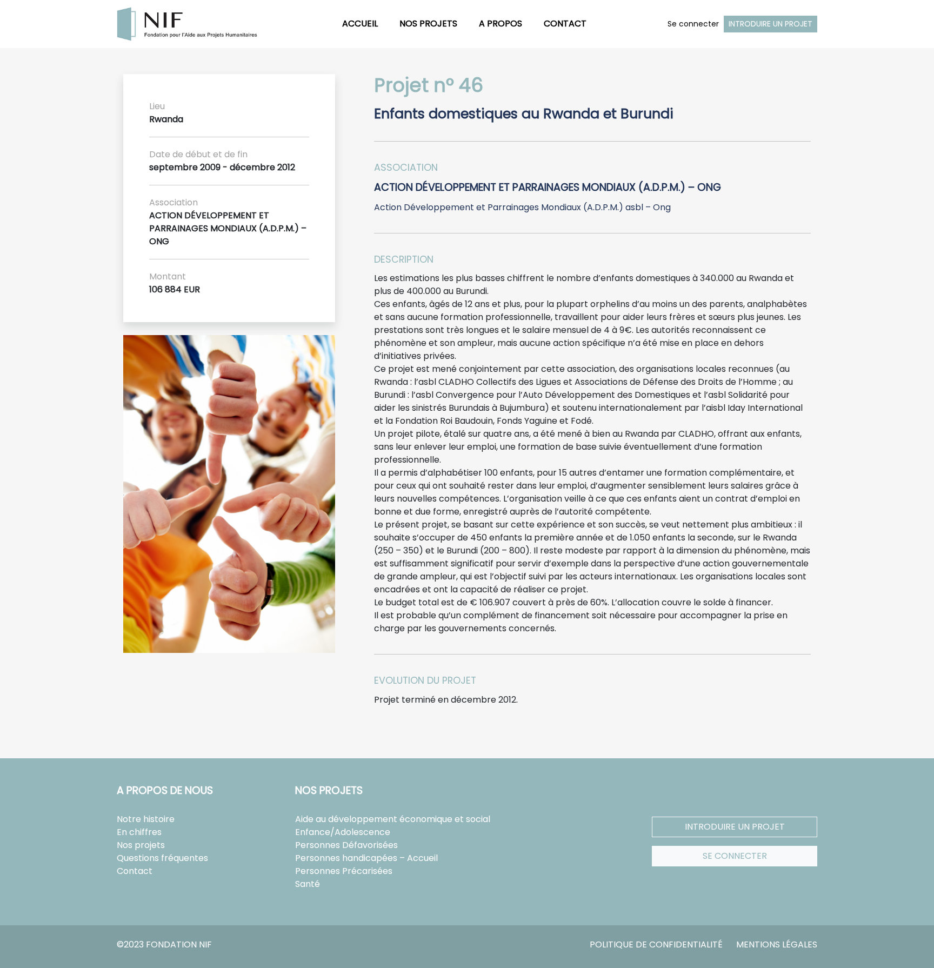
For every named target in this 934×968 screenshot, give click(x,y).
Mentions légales (776, 944)
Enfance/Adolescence (342, 832)
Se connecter (693, 23)
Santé (307, 884)
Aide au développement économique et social (392, 819)
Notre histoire (146, 819)
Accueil (360, 23)
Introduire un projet (770, 23)
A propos (500, 23)
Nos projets (428, 23)
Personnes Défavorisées (346, 845)
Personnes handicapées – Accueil (366, 858)
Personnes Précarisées (343, 871)
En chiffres (139, 832)
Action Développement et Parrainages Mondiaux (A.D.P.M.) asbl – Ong (522, 207)
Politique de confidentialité (656, 944)
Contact (565, 23)
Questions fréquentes (162, 858)
